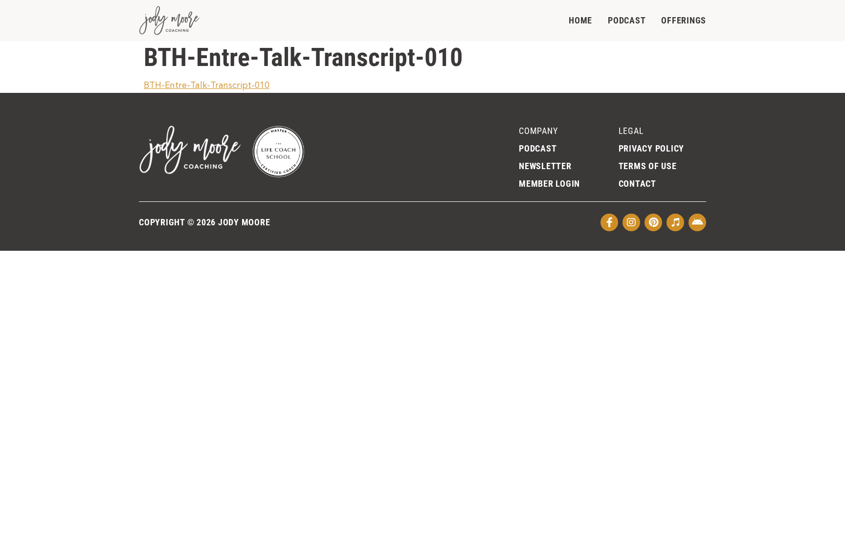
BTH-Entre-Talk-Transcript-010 (206, 85)
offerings (683, 20)
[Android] (697, 222)
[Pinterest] (653, 222)
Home (580, 20)
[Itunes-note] (675, 222)
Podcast (626, 20)
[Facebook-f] (609, 222)
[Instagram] (631, 222)
